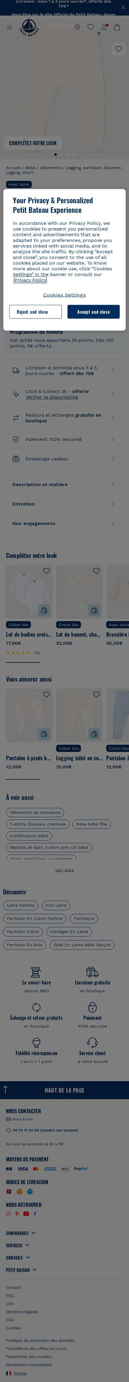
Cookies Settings (64, 295)
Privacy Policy (30, 280)
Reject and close (32, 311)
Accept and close (93, 311)
